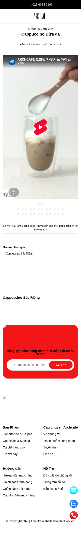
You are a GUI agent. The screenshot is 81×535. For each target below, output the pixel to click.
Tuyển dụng (51, 447)
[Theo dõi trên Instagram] (38, 526)
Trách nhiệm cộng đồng (59, 440)
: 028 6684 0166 (42, 4)
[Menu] (5, 16)
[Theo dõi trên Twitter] (43, 526)
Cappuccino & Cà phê (17, 434)
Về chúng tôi (51, 434)
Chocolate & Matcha (16, 440)
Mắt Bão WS (67, 521)
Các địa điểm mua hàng (19, 495)
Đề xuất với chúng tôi (57, 475)
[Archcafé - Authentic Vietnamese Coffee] (40, 16)
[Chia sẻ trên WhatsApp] (20, 211)
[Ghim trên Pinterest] (52, 211)
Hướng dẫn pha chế (40, 29)
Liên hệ (48, 454)
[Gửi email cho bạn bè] (44, 211)
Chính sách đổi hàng (17, 488)
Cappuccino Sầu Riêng (21, 297)
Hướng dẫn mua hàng (18, 475)
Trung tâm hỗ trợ (54, 482)
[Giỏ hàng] (75, 16)
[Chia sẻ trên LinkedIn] (60, 211)
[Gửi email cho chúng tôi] (48, 526)
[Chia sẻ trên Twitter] (36, 211)
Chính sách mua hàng (17, 482)
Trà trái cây (10, 454)
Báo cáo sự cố (53, 488)
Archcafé (55, 44)
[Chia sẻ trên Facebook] (28, 211)
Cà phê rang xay (14, 447)
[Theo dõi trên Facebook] (32, 526)
